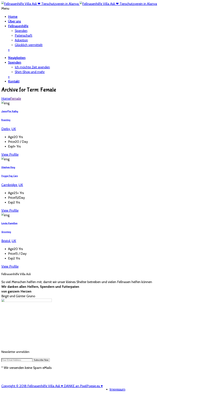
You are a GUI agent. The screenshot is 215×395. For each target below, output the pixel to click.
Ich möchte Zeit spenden (32, 67)
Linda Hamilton (9, 223)
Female (15, 98)
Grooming (6, 232)
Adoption (21, 40)
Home (12, 16)
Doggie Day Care (9, 176)
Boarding (5, 120)
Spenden (21, 31)
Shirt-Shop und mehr (30, 72)
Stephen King (8, 167)
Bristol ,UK (8, 241)
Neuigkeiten (17, 58)
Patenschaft (23, 35)
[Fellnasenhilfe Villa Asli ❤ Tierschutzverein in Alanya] (79, 4)
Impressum (117, 389)
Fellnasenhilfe (18, 26)
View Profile (9, 154)
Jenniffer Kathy (9, 111)
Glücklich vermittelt (28, 45)
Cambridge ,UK (12, 185)
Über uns (14, 21)
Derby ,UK (8, 129)
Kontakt (13, 81)
